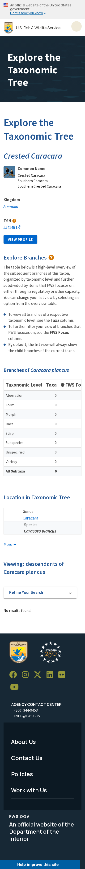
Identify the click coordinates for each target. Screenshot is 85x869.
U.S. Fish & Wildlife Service (38, 27)
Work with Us (29, 790)
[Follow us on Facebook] (14, 675)
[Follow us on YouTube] (16, 687)
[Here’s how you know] (42, 9)
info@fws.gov (27, 715)
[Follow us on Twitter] (39, 675)
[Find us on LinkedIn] (51, 675)
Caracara (30, 518)
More (8, 544)
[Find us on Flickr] (63, 675)
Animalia (11, 206)
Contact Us (26, 758)
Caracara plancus (40, 531)
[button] (40, 592)
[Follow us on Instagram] (27, 675)
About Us (23, 742)
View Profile (20, 239)
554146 (9, 227)
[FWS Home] (8, 27)
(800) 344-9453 (26, 710)
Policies (22, 774)
